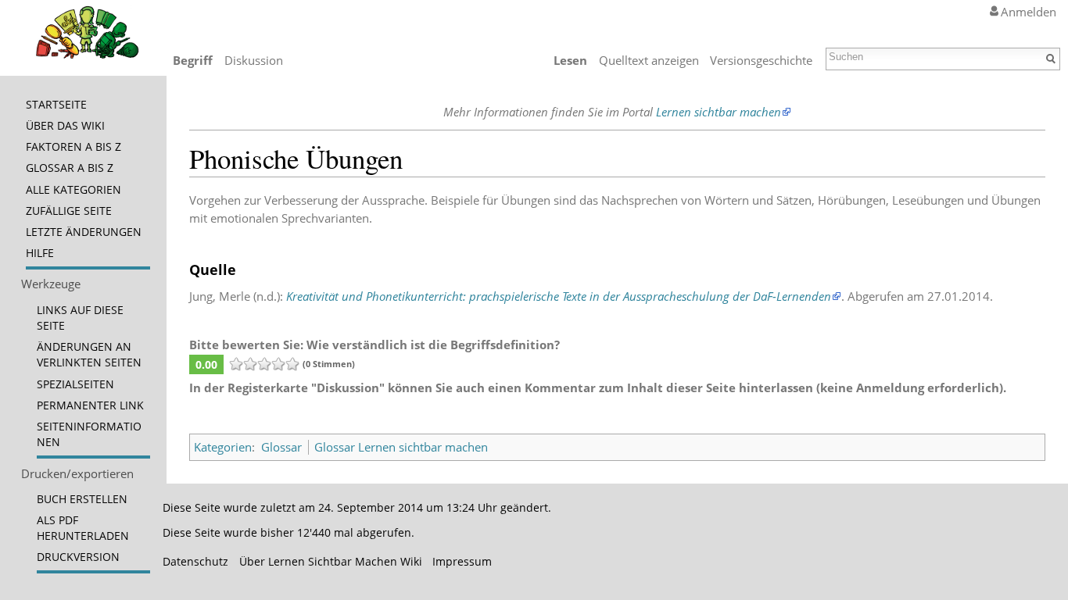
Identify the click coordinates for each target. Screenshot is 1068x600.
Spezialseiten (75, 384)
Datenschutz (195, 562)
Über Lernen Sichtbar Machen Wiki (330, 562)
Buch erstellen (82, 499)
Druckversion (78, 557)
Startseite (56, 105)
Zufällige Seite (69, 211)
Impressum (462, 562)
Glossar (281, 446)
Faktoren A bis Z (73, 147)
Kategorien (223, 446)
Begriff (193, 60)
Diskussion (253, 60)
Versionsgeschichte (761, 60)
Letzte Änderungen (84, 232)
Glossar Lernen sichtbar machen (401, 446)
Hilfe (40, 253)
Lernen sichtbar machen (718, 111)
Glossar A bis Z (69, 168)
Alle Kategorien (73, 190)
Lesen (570, 60)
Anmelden (1028, 12)
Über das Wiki (65, 126)
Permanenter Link (90, 405)
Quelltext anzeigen (649, 60)
